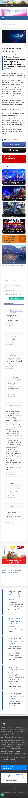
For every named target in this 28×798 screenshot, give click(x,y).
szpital (3, 751)
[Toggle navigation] (3, 18)
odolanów (3, 734)
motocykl (16, 731)
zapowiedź (4, 753)
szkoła (23, 748)
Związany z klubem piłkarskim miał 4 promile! (14, 596)
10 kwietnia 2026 (6, 54)
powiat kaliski (11, 742)
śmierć (20, 753)
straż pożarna (16, 749)
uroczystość (10, 751)
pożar (8, 746)
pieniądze (4, 740)
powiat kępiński (4, 744)
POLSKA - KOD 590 (16, 487)
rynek (19, 746)
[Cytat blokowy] (16, 286)
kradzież (9, 731)
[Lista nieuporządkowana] (15, 286)
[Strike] (11, 286)
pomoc (21, 740)
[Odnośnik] (20, 286)
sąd (6, 751)
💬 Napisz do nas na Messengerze (9, 767)
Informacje (5, 46)
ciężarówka (8, 727)
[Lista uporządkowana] (13, 286)
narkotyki (21, 731)
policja (17, 265)
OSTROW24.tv (20, 775)
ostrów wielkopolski (10, 265)
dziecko (2, 729)
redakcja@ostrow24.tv (9, 761)
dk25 (16, 727)
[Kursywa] (7, 286)
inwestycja (11, 729)
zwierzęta (16, 753)
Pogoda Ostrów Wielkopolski (11, 571)
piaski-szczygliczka (19, 737)
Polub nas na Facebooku (11, 780)
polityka (16, 740)
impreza (6, 729)
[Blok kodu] (18, 286)
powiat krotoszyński (21, 742)
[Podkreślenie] (9, 286)
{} (22, 285)
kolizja (16, 729)
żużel (24, 753)
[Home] (5, 22)
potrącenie (3, 742)
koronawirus (22, 729)
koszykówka (3, 731)
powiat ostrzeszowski (14, 744)
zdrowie (11, 753)
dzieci (22, 727)
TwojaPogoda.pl (13, 573)
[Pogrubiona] (5, 286)
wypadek (17, 751)
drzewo (19, 727)
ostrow (13, 54)
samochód (22, 265)
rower (15, 746)
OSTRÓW (12, 46)
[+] (5, 287)
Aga (15, 380)
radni (12, 746)
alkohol (3, 727)
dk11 (13, 727)
